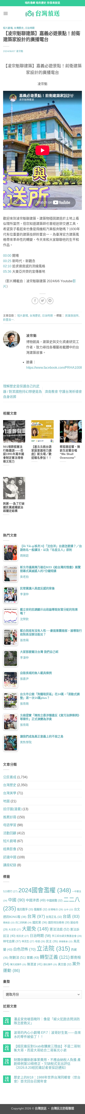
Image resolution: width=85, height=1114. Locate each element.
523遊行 (10, 891)
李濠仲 (24, 594)
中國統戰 (54, 900)
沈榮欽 (24, 619)
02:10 (7, 266)
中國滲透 (36, 900)
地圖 (6, 801)
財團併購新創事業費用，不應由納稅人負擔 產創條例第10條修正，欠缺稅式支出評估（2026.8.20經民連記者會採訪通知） (47, 1063)
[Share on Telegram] (50, 300)
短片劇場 (8, 28)
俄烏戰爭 (25, 909)
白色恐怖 (24, 949)
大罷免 (35, 929)
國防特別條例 (59, 922)
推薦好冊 (9, 817)
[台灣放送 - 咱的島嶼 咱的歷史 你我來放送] (42, 13)
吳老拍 (24, 576)
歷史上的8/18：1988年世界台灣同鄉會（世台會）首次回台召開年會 (47, 1079)
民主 (52, 941)
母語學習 (9, 825)
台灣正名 (54, 916)
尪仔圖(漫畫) (12, 809)
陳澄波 (34, 964)
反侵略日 (55, 909)
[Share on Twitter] (42, 300)
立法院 (53, 948)
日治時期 (30, 28)
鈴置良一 (8, 319)
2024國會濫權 (44, 890)
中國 (16, 900)
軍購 (33, 957)
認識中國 (9, 857)
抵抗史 (22, 936)
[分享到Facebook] (35, 300)
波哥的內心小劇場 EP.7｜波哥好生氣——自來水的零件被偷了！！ (47, 1034)
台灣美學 (9, 793)
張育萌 (24, 640)
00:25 (7, 261)
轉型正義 (55, 957)
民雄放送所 (72, 315)
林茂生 (28, 941)
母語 (40, 941)
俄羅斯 (40, 909)
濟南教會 (66, 941)
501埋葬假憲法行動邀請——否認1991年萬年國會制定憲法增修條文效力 (13, 454)
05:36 (7, 271)
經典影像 (9, 849)
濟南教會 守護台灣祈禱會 (63, 391)
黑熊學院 (26, 742)
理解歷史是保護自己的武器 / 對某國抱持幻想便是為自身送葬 (22, 391)
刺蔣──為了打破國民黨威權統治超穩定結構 (14, 507)
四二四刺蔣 (23, 922)
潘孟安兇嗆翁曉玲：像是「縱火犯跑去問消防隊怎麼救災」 (47, 1021)
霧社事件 (50, 964)
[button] (5, 13)
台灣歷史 (19, 28)
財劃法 (17, 957)
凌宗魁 (19, 51)
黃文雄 (64, 964)
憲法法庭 (59, 929)
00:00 (7, 255)
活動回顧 (9, 833)
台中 (68, 909)
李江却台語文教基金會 (67, 936)
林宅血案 (12, 941)
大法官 (14, 929)
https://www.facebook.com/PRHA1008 (54, 367)
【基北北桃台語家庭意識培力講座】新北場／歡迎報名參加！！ (41, 452)
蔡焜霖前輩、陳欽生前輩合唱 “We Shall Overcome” (70, 452)
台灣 (36, 916)
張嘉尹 (24, 678)
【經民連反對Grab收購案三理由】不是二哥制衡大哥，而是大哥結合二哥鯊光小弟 (47, 1048)
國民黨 (39, 922)
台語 (71, 916)
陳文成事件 (18, 964)
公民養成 (9, 777)
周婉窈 (24, 555)
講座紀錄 (9, 865)
